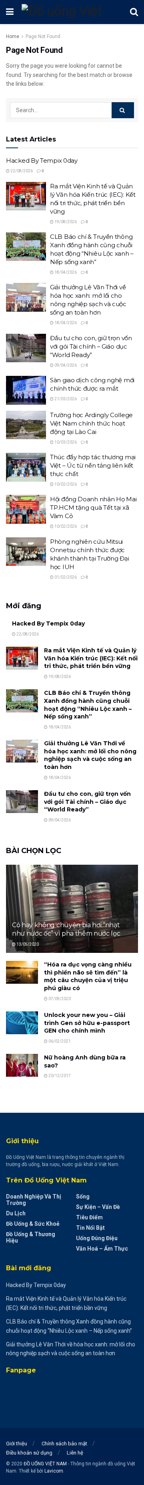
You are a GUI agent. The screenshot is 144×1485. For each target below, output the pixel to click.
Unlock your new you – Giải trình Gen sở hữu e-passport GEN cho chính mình (87, 1022)
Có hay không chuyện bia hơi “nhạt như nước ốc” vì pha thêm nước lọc (66, 929)
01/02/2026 (65, 577)
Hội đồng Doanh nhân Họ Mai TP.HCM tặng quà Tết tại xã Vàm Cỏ (93, 507)
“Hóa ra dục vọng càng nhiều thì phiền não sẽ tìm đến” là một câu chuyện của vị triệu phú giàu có (88, 976)
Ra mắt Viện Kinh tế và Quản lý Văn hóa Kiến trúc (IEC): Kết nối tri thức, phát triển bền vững (91, 658)
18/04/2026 (65, 272)
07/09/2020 (59, 999)
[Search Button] (123, 110)
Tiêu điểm (89, 1217)
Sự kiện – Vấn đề (98, 1207)
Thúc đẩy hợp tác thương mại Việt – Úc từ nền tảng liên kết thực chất (93, 465)
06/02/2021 (59, 1041)
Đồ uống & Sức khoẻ (33, 1224)
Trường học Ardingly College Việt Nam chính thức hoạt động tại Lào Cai (91, 423)
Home (12, 36)
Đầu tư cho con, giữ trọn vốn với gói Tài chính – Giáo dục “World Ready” (91, 346)
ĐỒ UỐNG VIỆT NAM (45, 1464)
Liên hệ (75, 1453)
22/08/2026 (21, 171)
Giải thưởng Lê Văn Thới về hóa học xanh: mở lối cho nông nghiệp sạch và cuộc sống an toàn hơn (90, 755)
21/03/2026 (65, 399)
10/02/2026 (65, 484)
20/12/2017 (59, 1075)
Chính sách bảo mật (64, 1444)
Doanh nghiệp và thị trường (33, 1199)
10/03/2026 (65, 442)
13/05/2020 (27, 944)
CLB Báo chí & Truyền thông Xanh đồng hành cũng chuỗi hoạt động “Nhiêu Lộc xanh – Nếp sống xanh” (88, 704)
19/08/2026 (65, 222)
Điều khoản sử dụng (29, 1453)
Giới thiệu (16, 1444)
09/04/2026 (65, 365)
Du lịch (16, 1213)
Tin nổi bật (90, 1228)
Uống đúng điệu (97, 1238)
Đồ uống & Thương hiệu (30, 1237)
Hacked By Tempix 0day (42, 160)
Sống (83, 1196)
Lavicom (53, 1471)
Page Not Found (43, 36)
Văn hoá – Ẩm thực (102, 1248)
